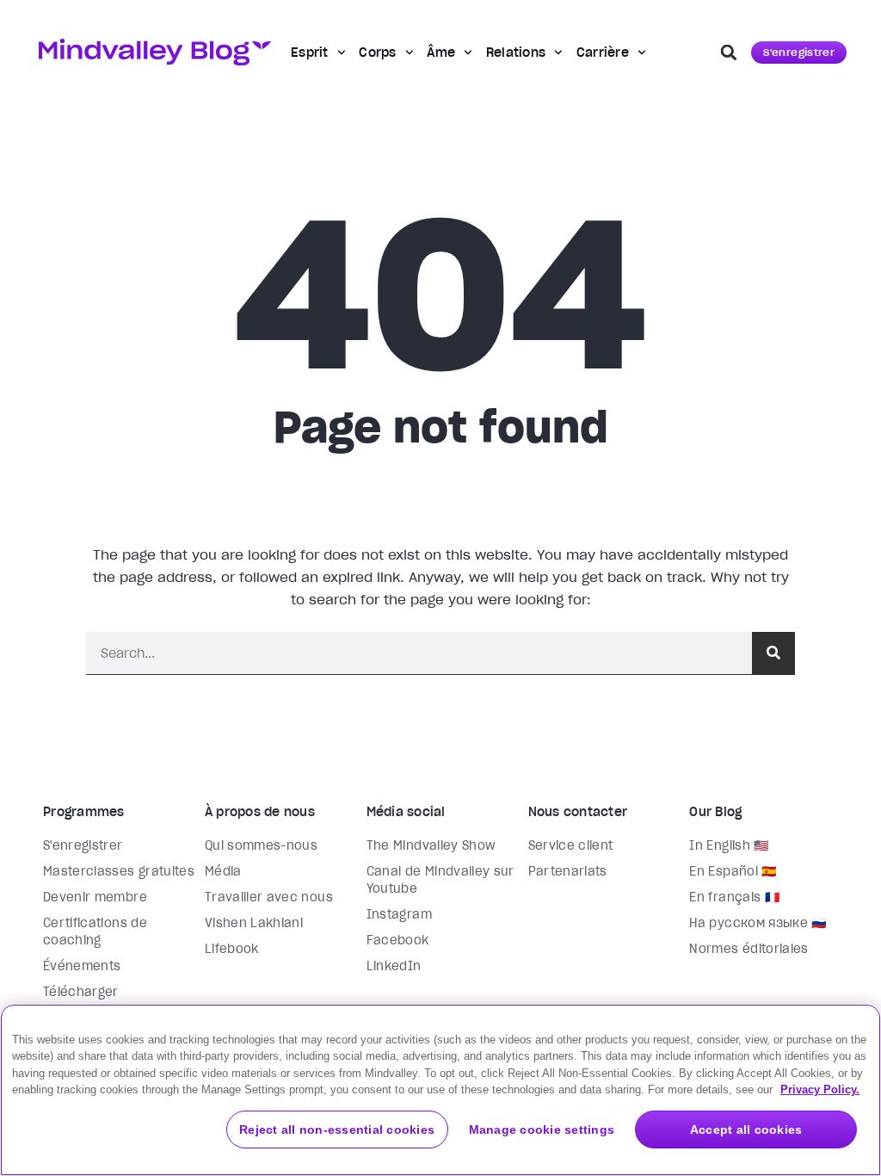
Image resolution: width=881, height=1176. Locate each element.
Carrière (602, 52)
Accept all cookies (746, 1129)
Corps (377, 52)
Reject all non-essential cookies (336, 1129)
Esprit (310, 52)
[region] (440, 1090)
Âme (441, 52)
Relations (515, 52)
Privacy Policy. (819, 1089)
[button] (728, 52)
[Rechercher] (773, 653)
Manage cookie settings (542, 1129)
